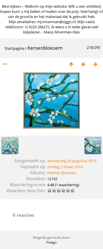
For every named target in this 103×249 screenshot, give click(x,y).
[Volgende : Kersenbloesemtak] (95, 64)
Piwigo (51, 242)
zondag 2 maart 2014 (65, 166)
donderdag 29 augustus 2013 (71, 160)
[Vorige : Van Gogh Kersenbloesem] (83, 64)
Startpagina (14, 48)
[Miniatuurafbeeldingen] (71, 64)
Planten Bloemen (61, 172)
